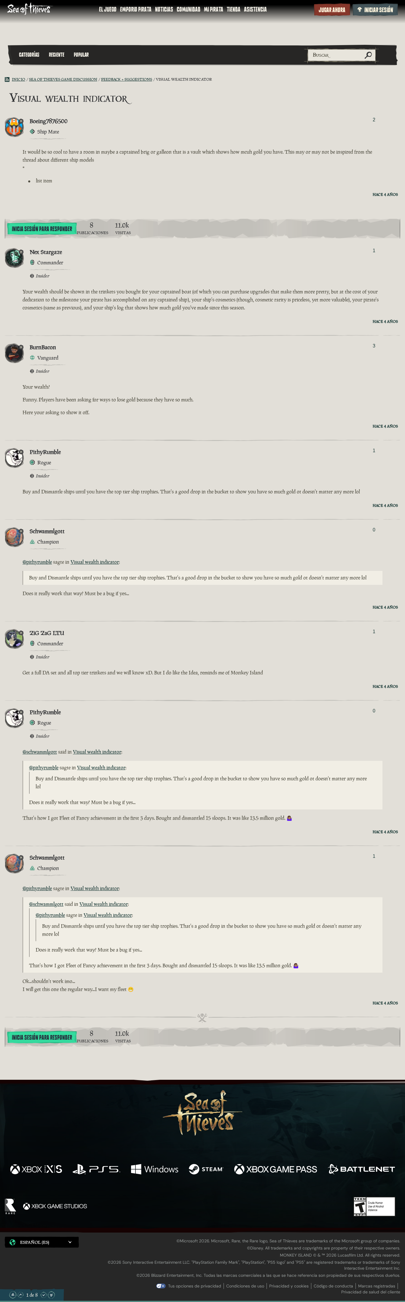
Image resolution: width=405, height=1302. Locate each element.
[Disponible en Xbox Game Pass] (276, 1169)
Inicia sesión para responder (42, 229)
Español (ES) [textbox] (34, 1242)
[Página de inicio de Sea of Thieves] (30, 9)
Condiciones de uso (245, 1286)
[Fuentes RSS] (8, 79)
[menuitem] (108, 9)
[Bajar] (44, 1295)
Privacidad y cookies (289, 1286)
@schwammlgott (40, 752)
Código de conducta (333, 1286)
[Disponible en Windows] (154, 1169)
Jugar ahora (332, 10)
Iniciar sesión (378, 10)
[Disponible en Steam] (206, 1169)
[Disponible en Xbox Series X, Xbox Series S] (36, 1169)
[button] (42, 1242)
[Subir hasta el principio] (12, 1294)
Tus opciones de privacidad (194, 1286)
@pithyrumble (37, 562)
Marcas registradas (376, 1286)
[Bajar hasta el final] (51, 1294)
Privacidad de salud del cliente (370, 1292)
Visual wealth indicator (95, 562)
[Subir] (20, 1295)
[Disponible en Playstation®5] (96, 1169)
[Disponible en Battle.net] (361, 1169)
